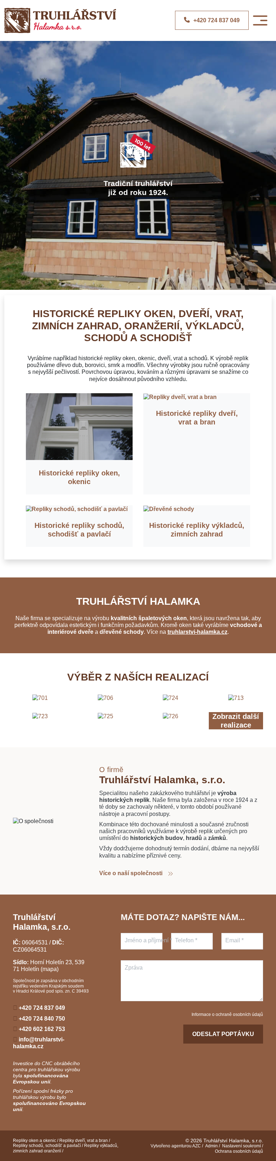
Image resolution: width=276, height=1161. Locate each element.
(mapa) (50, 969)
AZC (196, 1145)
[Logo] (60, 20)
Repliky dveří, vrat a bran (83, 1140)
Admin (211, 1145)
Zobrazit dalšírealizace (235, 720)
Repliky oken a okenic (34, 1140)
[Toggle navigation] (260, 20)
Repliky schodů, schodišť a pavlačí (47, 1145)
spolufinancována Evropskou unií (40, 1079)
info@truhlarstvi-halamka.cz (38, 1042)
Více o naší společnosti (131, 873)
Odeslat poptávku (223, 1034)
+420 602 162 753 (41, 1029)
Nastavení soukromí (241, 1145)
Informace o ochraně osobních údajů (227, 1014)
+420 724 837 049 (41, 1008)
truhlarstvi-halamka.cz (197, 632)
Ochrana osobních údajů (239, 1151)
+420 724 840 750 (41, 1019)
